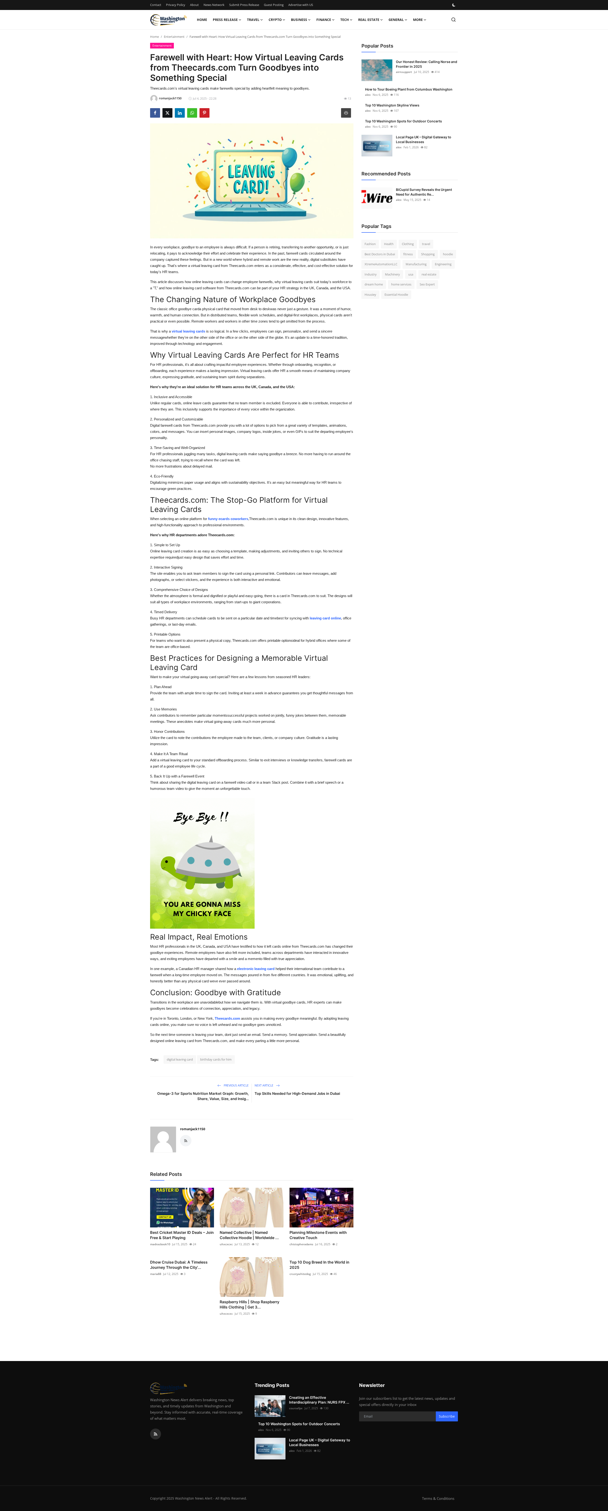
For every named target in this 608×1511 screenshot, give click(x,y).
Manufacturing (416, 264)
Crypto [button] (275, 19)
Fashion (370, 244)
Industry (371, 274)
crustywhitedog (300, 1274)
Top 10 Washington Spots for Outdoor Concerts (403, 121)
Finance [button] (323, 19)
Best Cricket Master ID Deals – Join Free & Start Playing (182, 1235)
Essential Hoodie (396, 294)
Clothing (408, 244)
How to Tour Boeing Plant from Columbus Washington (408, 89)
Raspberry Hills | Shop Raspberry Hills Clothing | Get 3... (249, 1304)
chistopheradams (301, 1244)
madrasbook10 (160, 1244)
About (194, 5)
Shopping (428, 254)
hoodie (448, 254)
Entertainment (174, 36)
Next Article (264, 1085)
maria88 (155, 1274)
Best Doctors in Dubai (380, 254)
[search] (453, 19)
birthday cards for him (216, 1059)
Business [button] (299, 19)
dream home (374, 284)
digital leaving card (180, 1059)
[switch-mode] (454, 5)
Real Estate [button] (368, 19)
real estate (429, 274)
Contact (155, 5)
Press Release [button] (225, 19)
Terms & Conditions (438, 1498)
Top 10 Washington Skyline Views (392, 105)
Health (389, 244)
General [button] (396, 19)
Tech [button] (344, 19)
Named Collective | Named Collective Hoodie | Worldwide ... (249, 1235)
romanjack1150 (192, 1129)
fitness (408, 254)
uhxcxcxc (226, 1244)
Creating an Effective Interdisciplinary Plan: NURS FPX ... (319, 1400)
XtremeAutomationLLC (381, 264)
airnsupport (404, 72)
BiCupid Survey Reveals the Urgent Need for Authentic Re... (424, 192)
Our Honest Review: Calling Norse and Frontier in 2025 (426, 64)
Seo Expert (427, 284)
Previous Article (236, 1085)
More (418, 19)
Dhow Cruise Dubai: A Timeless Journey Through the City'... (179, 1265)
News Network (214, 5)
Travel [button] (253, 19)
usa (410, 274)
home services (401, 284)
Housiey (370, 294)
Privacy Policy (175, 5)
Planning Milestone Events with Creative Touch (318, 1235)
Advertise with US (300, 5)
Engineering (443, 264)
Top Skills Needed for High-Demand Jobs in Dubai (297, 1093)
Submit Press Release (244, 5)
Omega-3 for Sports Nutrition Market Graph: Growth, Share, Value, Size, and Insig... (203, 1096)
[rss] (155, 1434)
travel (426, 244)
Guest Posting (274, 5)
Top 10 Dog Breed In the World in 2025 (319, 1265)
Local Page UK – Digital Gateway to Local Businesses (423, 139)
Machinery (392, 274)
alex (368, 95)
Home (202, 19)
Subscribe (447, 1416)
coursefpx (296, 1408)
